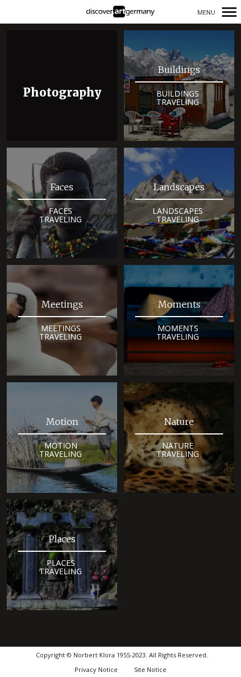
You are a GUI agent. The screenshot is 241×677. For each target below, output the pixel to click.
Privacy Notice (96, 669)
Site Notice (150, 669)
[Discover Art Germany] (120, 12)
